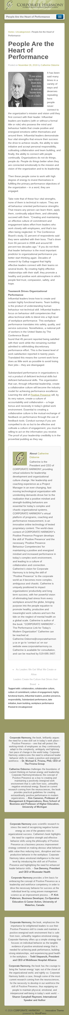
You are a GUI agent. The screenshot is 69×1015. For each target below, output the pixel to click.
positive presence (51, 696)
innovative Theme (54, 1010)
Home (11, 32)
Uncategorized (23, 32)
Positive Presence (41, 394)
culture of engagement (41, 692)
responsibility (14, 699)
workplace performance (42, 703)
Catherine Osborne (50, 65)
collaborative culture (44, 688)
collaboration (27, 688)
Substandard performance (34, 699)
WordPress (40, 1013)
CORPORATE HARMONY (27, 1010)
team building (23, 703)
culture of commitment (18, 692)
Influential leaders (33, 696)
